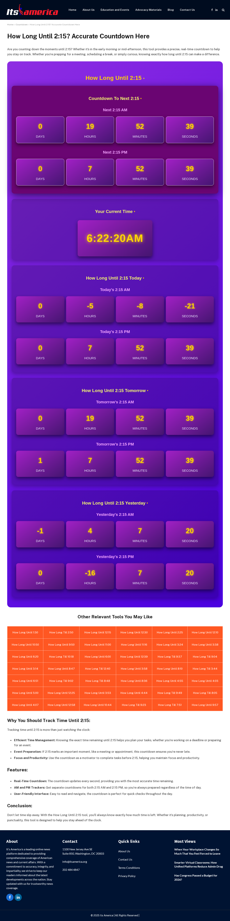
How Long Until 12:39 (134, 656)
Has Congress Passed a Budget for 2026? (195, 877)
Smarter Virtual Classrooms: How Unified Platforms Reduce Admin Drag (198, 864)
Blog (171, 9)
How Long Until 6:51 (25, 680)
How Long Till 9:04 (205, 656)
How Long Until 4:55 (169, 680)
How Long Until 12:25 (61, 692)
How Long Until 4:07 (25, 704)
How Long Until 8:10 (170, 668)
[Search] (223, 10)
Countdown (22, 24)
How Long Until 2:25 (170, 632)
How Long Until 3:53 (97, 692)
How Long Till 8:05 (205, 692)
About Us (88, 9)
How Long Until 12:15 (97, 632)
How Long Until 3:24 (170, 644)
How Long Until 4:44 (134, 692)
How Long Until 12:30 (134, 632)
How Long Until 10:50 (25, 644)
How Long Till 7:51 (170, 704)
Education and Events (115, 9)
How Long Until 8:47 (61, 668)
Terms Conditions (129, 867)
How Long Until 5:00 (25, 692)
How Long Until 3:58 (134, 668)
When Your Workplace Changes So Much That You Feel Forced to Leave (197, 851)
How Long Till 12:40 (97, 668)
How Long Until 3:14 (25, 668)
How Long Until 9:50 (61, 644)
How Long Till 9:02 (61, 680)
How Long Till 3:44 (205, 668)
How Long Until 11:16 (134, 644)
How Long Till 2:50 (61, 632)
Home (72, 9)
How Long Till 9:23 (134, 704)
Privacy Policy (126, 876)
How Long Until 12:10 (205, 632)
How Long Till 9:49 (169, 692)
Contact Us (187, 9)
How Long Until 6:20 (25, 656)
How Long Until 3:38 (205, 644)
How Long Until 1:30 (25, 632)
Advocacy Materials (148, 9)
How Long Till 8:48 (97, 680)
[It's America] (32, 10)
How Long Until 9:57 (205, 704)
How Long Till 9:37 (170, 656)
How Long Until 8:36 (134, 680)
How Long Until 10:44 (98, 704)
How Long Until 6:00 (98, 656)
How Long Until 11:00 (97, 644)
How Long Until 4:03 (205, 680)
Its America (106, 915)
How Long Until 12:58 (61, 704)
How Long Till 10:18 (61, 656)
